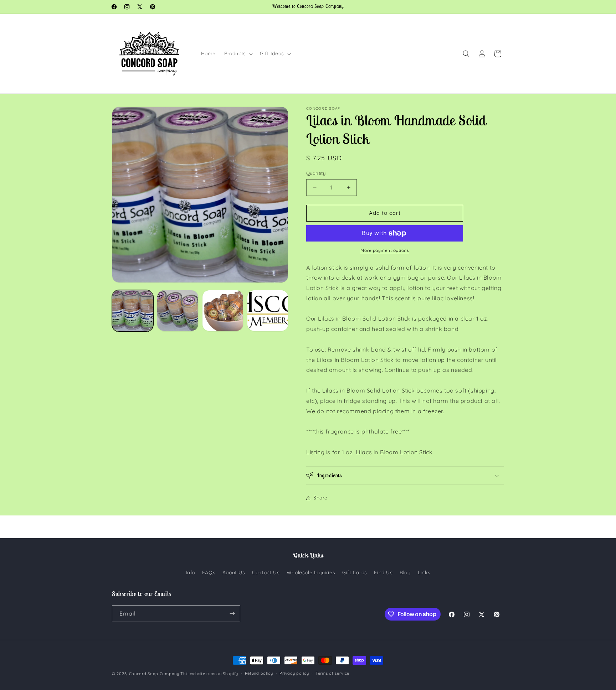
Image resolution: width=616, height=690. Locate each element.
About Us (233, 572)
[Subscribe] (232, 613)
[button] (238, 53)
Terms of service (332, 673)
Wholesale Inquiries (311, 572)
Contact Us (265, 572)
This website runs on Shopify (209, 673)
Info (190, 572)
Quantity (315, 173)
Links (424, 572)
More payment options (384, 250)
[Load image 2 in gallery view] (177, 310)
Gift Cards (354, 572)
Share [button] (320, 497)
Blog (405, 572)
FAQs (208, 572)
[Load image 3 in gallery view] (222, 310)
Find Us (383, 572)
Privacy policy (294, 673)
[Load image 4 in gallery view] (267, 310)
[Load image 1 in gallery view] (132, 310)
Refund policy (259, 673)
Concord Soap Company (154, 673)
